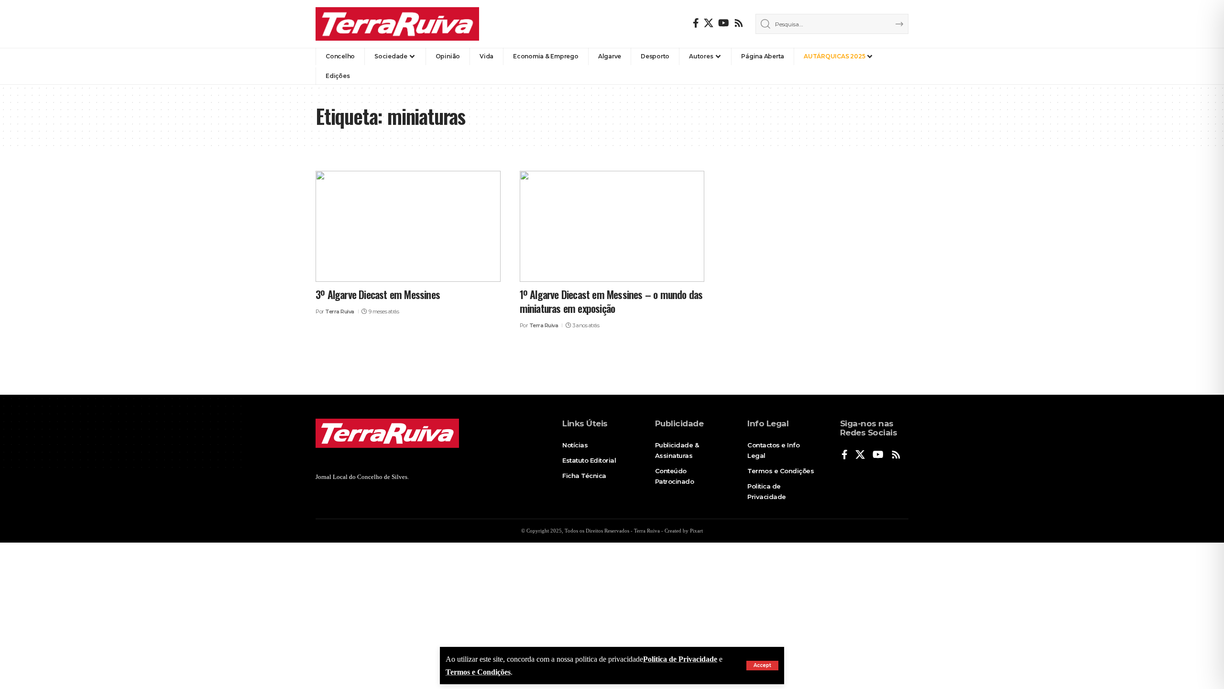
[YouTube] (724, 23)
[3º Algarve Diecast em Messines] (408, 226)
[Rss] (739, 23)
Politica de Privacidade (680, 659)
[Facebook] (695, 23)
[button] (762, 665)
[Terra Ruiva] (397, 24)
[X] (708, 23)
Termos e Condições (478, 672)
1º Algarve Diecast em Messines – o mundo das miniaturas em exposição (611, 301)
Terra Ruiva (339, 311)
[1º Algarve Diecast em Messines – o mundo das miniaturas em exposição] (612, 226)
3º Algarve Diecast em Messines (378, 294)
